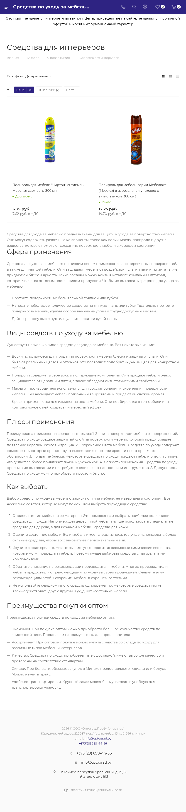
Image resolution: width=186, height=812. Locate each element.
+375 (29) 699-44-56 (94, 753)
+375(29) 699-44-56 (93, 743)
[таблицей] (178, 76)
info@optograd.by (98, 738)
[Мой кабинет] (145, 7)
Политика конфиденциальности (96, 790)
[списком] (171, 76)
